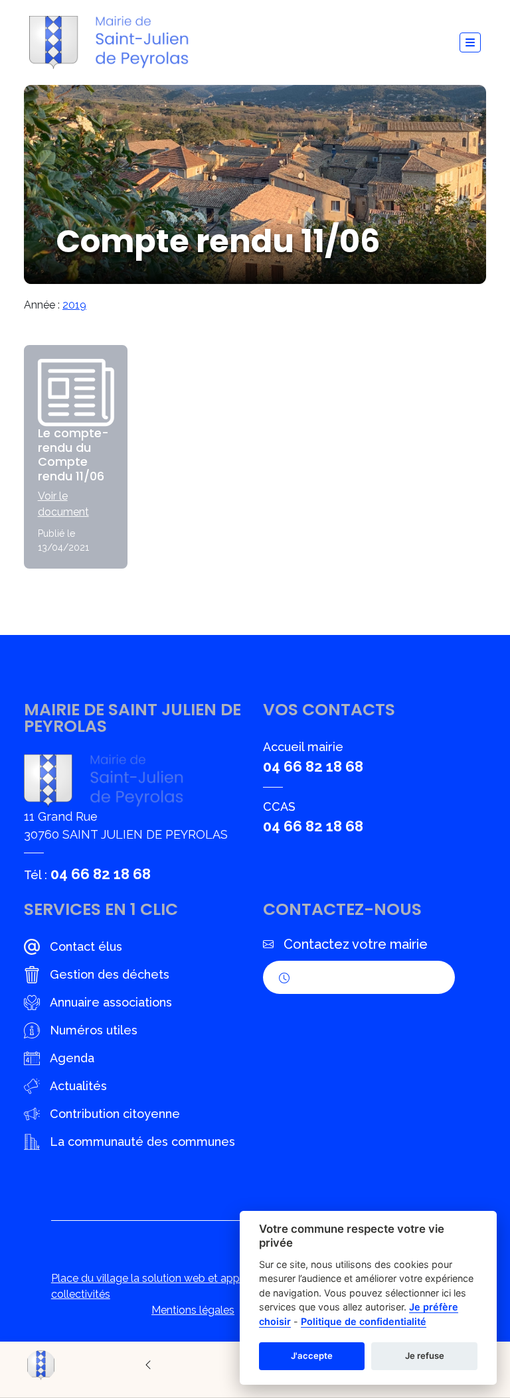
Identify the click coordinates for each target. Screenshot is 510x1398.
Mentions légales (192, 1310)
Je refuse (424, 1355)
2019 (74, 305)
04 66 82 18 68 (100, 873)
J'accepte (312, 1355)
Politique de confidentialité (363, 1321)
